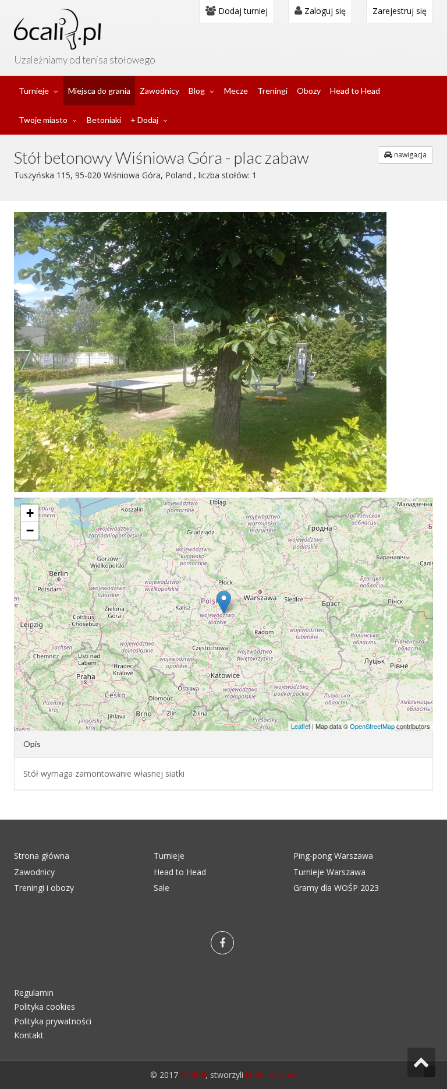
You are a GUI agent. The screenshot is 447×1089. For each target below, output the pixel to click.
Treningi (272, 91)
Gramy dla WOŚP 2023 (336, 887)
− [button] (30, 530)
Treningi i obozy (44, 887)
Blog (197, 91)
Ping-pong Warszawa (333, 855)
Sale (161, 887)
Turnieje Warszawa (329, 871)
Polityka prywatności (52, 1021)
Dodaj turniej (242, 10)
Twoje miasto (43, 120)
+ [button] (30, 513)
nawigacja (409, 155)
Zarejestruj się (399, 10)
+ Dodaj (144, 120)
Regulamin (34, 992)
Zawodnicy (159, 91)
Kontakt (29, 1035)
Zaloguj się (324, 10)
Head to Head (355, 91)
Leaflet (300, 726)
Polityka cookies (44, 1006)
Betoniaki (104, 120)
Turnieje (34, 91)
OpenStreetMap (372, 726)
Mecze (236, 91)
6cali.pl (192, 1074)
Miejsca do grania (99, 91)
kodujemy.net (271, 1074)
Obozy (309, 91)
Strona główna (41, 855)
